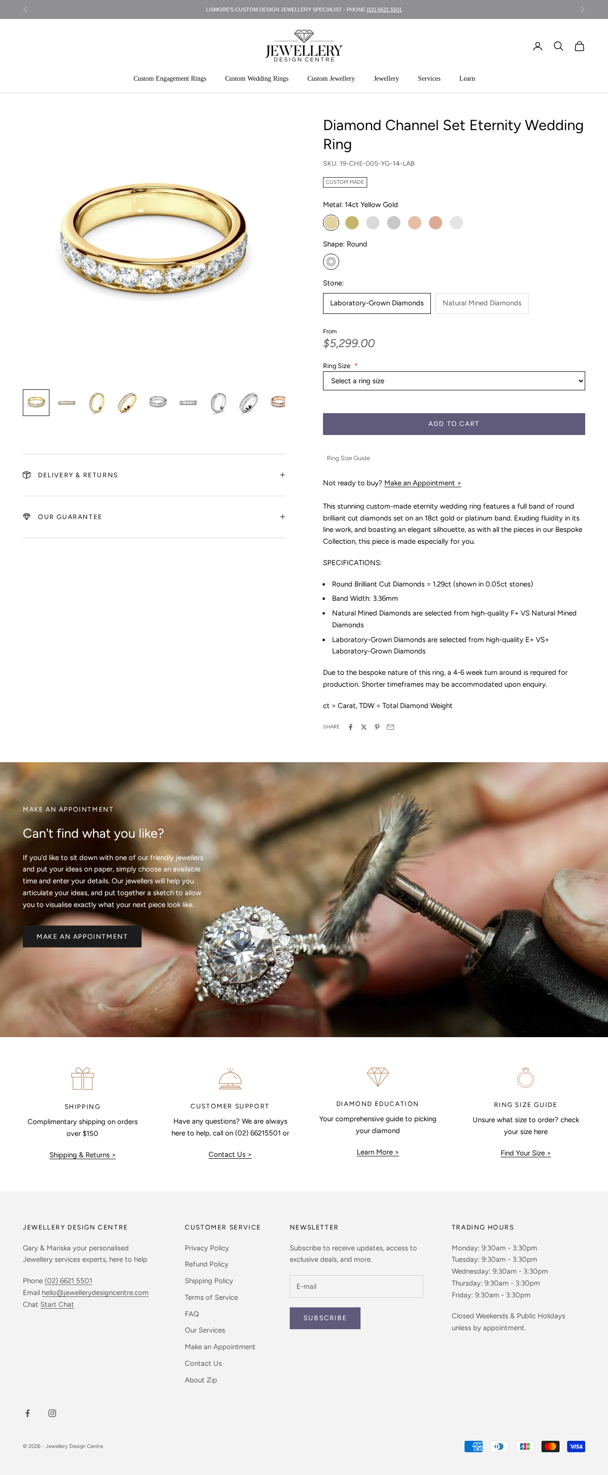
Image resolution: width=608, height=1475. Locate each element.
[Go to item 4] (127, 402)
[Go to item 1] (36, 402)
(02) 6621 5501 (68, 1280)
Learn (467, 78)
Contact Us (203, 1363)
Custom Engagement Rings (169, 78)
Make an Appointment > (422, 483)
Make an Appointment (82, 937)
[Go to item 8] (249, 402)
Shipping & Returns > (82, 1155)
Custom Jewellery (331, 78)
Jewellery (386, 78)
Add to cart (454, 424)
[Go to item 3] (97, 402)
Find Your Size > (526, 1153)
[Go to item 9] (279, 402)
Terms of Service (211, 1297)
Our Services (205, 1330)
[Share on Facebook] (350, 727)
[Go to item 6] (188, 402)
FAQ (192, 1314)
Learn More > (378, 1152)
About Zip (201, 1380)
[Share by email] (390, 727)
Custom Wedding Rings (256, 78)
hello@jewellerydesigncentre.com (95, 1292)
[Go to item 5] (157, 402)
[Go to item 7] (218, 402)
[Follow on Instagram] (52, 1413)
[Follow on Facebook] (27, 1413)
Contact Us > (230, 1154)
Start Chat (57, 1304)
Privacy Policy (207, 1248)
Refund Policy (206, 1264)
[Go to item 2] (66, 402)
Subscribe (325, 1318)
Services (429, 78)
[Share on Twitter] (364, 727)
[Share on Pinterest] (377, 727)
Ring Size (340, 366)
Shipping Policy (209, 1280)
